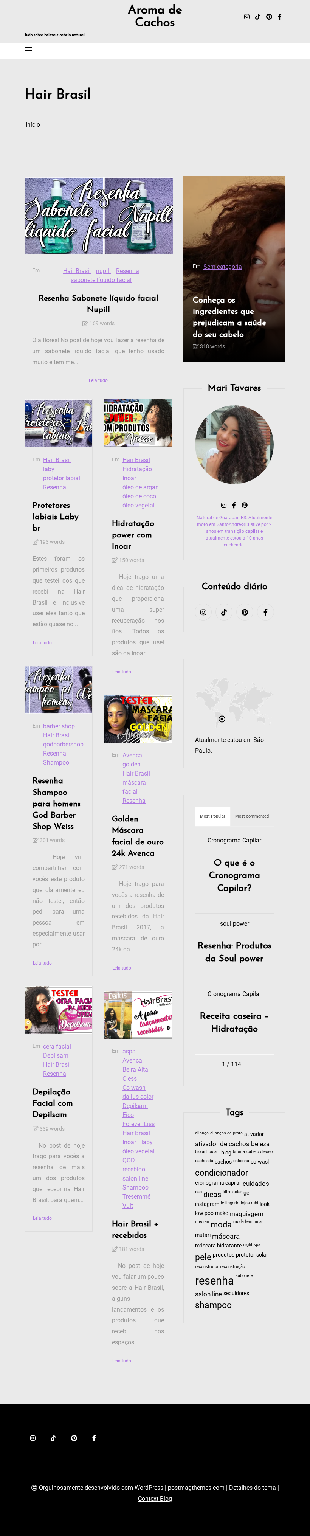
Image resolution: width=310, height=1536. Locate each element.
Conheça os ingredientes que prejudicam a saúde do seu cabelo (229, 317)
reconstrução (232, 1266)
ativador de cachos (222, 1144)
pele (203, 1257)
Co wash (134, 1087)
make (221, 1213)
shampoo (213, 1305)
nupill (103, 271)
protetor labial (61, 478)
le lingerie (230, 1203)
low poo (204, 1213)
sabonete (244, 1275)
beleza (260, 1144)
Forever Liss (138, 1124)
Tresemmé (136, 1196)
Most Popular (212, 816)
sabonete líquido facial (101, 280)
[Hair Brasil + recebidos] (138, 1015)
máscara (226, 1236)
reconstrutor (207, 1266)
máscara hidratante (218, 1246)
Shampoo (56, 762)
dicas (212, 1194)
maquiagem (246, 1214)
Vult (127, 1205)
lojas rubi (249, 1203)
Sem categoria (222, 266)
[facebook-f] (280, 17)
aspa (129, 1051)
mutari (203, 1235)
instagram (207, 1204)
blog (226, 1153)
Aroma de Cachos (155, 17)
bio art (201, 1151)
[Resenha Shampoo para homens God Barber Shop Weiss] (58, 690)
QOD (128, 1160)
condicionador (221, 1173)
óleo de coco (139, 496)
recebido (133, 1169)
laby (48, 469)
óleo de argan (140, 487)
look (265, 1204)
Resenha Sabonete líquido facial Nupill (98, 304)
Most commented (252, 816)
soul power (234, 923)
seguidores (236, 1293)
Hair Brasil (77, 271)
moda (221, 1224)
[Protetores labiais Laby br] (58, 423)
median (202, 1221)
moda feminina (247, 1221)
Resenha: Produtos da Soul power (234, 952)
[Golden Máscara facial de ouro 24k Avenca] (138, 719)
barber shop (59, 726)
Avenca (132, 755)
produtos (223, 1255)
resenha (214, 1280)
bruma (239, 1151)
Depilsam (55, 1055)
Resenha (127, 271)
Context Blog (155, 1498)
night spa (251, 1244)
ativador (254, 1134)
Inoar (129, 478)
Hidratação (137, 469)
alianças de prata (226, 1133)
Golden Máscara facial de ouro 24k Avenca (138, 836)
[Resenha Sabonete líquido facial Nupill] (99, 215)
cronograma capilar (218, 1183)
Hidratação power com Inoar (133, 535)
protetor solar (252, 1255)
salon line (135, 1178)
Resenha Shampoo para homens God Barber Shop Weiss (57, 804)
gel (246, 1193)
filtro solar (232, 1191)
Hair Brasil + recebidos (135, 1230)
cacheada (204, 1160)
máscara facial (134, 787)
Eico (128, 1115)
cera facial (57, 1046)
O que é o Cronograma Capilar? (234, 876)
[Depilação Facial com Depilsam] (58, 1010)
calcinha (241, 1160)
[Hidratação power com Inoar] (138, 423)
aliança (202, 1133)
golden (131, 764)
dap (198, 1191)
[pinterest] (269, 17)
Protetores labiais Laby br (56, 517)
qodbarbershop (63, 744)
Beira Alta (135, 1069)
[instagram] (247, 17)
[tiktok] (257, 17)
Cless (129, 1078)
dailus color (137, 1096)
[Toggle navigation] (28, 51)
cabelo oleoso (259, 1151)
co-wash (261, 1162)
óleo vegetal (138, 505)
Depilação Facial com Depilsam (53, 1103)
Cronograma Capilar (234, 840)
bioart (214, 1151)
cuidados (256, 1183)
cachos (223, 1162)
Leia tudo (98, 380)
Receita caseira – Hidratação (234, 1023)
